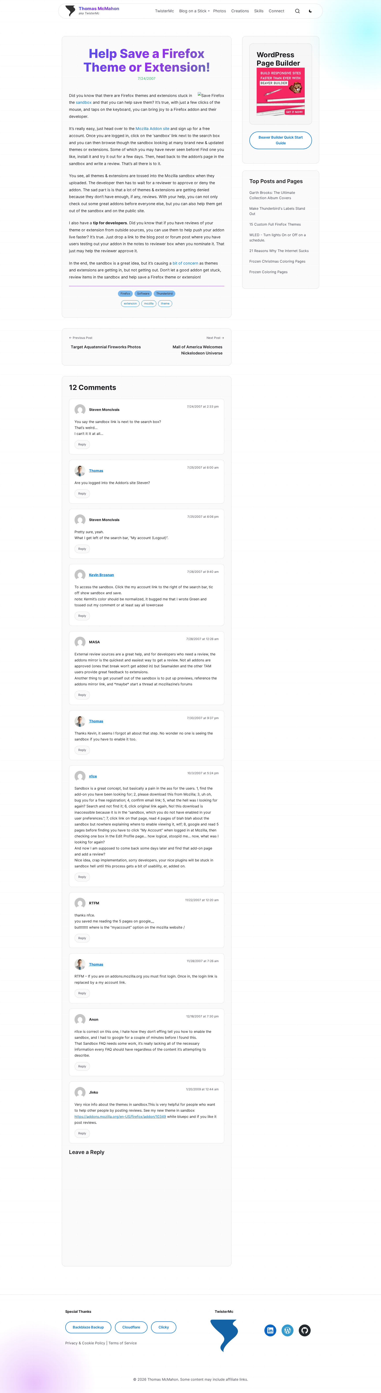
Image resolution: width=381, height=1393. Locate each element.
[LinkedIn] (270, 1330)
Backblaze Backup (88, 1327)
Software (143, 293)
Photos (219, 11)
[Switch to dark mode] (310, 11)
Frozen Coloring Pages (268, 272)
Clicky (164, 1327)
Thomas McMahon (99, 8)
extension (130, 303)
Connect (276, 11)
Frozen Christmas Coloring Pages (277, 261)
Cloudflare (131, 1327)
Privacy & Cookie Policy (85, 1343)
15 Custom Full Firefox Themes (275, 224)
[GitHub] (305, 1330)
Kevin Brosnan (101, 575)
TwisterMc (164, 11)
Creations (240, 11)
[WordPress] (287, 1330)
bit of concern (185, 263)
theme (165, 303)
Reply (82, 444)
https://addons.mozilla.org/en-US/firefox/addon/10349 (120, 1116)
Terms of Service (122, 1343)
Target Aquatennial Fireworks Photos (106, 347)
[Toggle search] (297, 11)
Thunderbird (164, 293)
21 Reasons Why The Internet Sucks (279, 251)
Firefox (125, 293)
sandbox (84, 102)
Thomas (96, 470)
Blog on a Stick (193, 11)
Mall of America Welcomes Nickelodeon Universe (197, 350)
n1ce (93, 776)
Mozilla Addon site (152, 128)
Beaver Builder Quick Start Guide (281, 140)
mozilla (148, 303)
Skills (258, 11)
